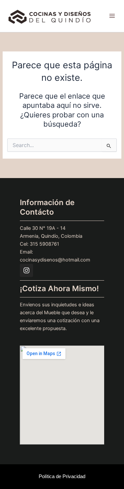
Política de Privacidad (62, 476)
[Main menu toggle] (112, 16)
